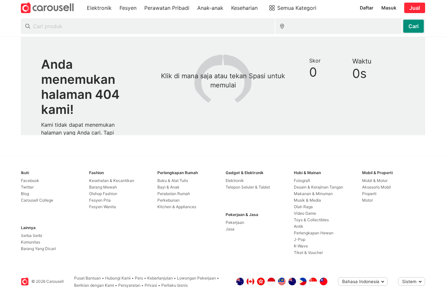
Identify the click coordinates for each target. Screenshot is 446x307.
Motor (367, 200)
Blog (25, 193)
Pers (139, 278)
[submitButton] (413, 26)
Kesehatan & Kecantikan (111, 180)
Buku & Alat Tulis (172, 180)
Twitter (27, 187)
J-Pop (299, 239)
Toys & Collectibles (311, 219)
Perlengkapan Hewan (313, 232)
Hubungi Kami (118, 278)
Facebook (30, 180)
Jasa (230, 228)
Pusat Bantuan (87, 278)
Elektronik (235, 180)
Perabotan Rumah (173, 193)
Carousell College (37, 200)
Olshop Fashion (103, 193)
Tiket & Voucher (308, 252)
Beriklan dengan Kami (94, 285)
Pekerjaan (235, 222)
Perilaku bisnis (174, 285)
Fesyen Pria (100, 200)
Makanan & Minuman (313, 193)
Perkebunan (168, 200)
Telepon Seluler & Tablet (248, 187)
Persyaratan (129, 285)
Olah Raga (303, 206)
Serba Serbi (31, 235)
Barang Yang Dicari (38, 248)
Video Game (305, 213)
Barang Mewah (103, 187)
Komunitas (30, 242)
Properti (369, 193)
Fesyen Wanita (102, 206)
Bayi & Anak (168, 187)
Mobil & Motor (375, 180)
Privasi (151, 285)
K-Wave (301, 246)
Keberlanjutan (160, 278)
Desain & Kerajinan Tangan (318, 187)
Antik (298, 226)
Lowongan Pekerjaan (196, 278)
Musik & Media (307, 200)
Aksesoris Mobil (376, 187)
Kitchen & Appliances (176, 206)
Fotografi (302, 180)
